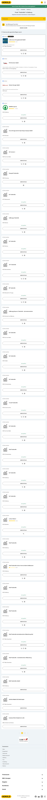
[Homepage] (6, 2)
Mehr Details (23, 50)
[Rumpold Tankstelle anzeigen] (5, 173)
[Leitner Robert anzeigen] (5, 520)
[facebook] (36, 796)
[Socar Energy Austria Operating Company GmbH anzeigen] (5, 131)
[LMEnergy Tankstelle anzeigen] (5, 218)
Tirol (3, 759)
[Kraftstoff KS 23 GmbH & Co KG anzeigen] (5, 718)
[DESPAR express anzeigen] (5, 107)
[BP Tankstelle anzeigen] (5, 288)
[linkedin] (42, 796)
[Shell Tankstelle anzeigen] (5, 449)
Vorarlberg (5, 761)
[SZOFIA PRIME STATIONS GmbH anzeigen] (5, 699)
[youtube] (39, 796)
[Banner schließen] (45, 6)
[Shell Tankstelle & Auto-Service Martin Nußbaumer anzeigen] (5, 566)
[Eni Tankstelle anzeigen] (5, 195)
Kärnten (4, 766)
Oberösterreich (6, 763)
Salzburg (4, 757)
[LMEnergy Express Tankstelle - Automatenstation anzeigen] (5, 311)
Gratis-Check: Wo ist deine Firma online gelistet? (23, 6)
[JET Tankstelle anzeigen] (5, 265)
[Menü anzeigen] (45, 2)
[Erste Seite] (19, 733)
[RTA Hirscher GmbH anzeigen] (5, 63)
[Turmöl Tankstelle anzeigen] (5, 403)
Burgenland (5, 751)
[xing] (45, 796)
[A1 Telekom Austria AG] (23, 740)
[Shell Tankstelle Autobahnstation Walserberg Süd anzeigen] (5, 634)
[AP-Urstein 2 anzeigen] (5, 152)
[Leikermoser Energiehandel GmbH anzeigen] (5, 41)
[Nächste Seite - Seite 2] (28, 733)
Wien (4, 749)
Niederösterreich (6, 755)
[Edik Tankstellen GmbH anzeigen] (5, 681)
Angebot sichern (23, 27)
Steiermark (5, 753)
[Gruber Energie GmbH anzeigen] (5, 85)
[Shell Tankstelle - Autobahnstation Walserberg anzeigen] (5, 658)
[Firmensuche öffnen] (42, 2)
